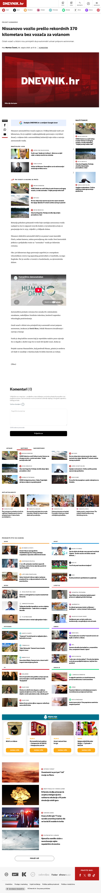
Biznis (79, 10)
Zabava (91, 10)
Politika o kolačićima (68, 884)
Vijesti (7, 10)
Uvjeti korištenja (35, 884)
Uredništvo (8, 884)
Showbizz (30, 10)
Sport (18, 10)
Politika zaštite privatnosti (50, 884)
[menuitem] (88, 3)
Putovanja (55, 10)
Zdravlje (68, 10)
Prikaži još (34, 858)
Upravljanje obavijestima (16, 889)
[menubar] (88, 4)
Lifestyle (43, 10)
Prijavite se (38, 433)
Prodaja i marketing (21, 884)
